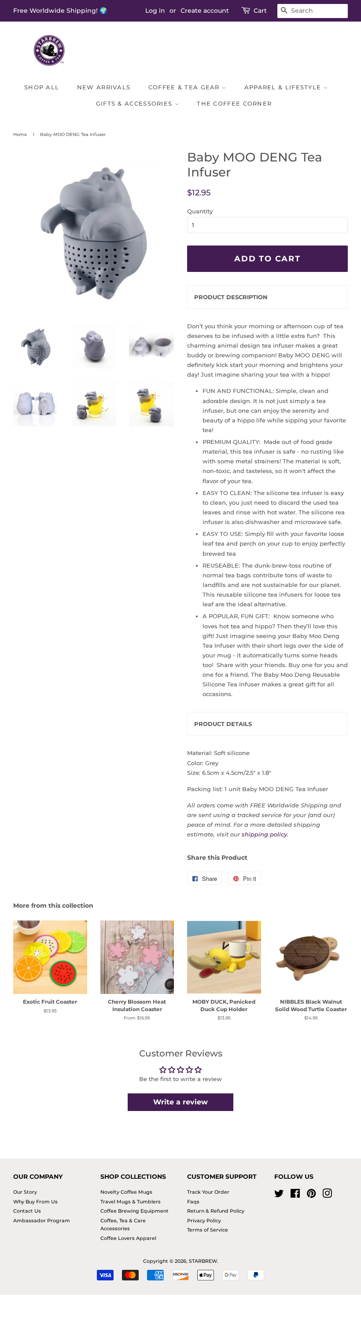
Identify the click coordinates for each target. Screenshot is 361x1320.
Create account (204, 11)
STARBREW (203, 1261)
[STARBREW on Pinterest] (311, 1195)
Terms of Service (207, 1230)
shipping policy (264, 834)
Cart (260, 11)
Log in (155, 11)
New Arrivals (104, 87)
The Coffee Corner (234, 103)
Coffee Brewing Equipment (134, 1211)
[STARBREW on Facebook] (295, 1195)
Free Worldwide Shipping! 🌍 (60, 11)
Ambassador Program (41, 1220)
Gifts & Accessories (135, 103)
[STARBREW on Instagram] (327, 1195)
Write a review (180, 1102)
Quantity (200, 211)
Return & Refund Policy (215, 1211)
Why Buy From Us (35, 1202)
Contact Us (27, 1211)
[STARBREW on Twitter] (279, 1195)
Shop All (41, 87)
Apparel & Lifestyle (284, 87)
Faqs (193, 1202)
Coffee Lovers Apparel (128, 1238)
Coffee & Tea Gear (185, 87)
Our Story (25, 1192)
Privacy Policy (204, 1220)
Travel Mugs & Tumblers (130, 1202)
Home (20, 134)
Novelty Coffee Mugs (126, 1192)
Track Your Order (208, 1192)
